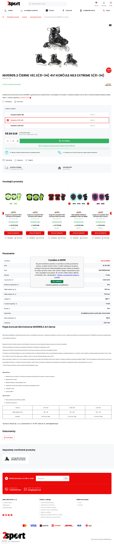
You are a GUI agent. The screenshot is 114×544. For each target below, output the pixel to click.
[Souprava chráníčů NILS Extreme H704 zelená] (13, 197)
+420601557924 (15, 490)
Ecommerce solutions (97, 539)
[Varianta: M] (15, 203)
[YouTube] (6, 515)
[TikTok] (11, 515)
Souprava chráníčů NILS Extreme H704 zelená (13, 215)
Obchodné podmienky (47, 502)
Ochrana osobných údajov (48, 507)
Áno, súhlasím (57, 281)
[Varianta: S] (78, 203)
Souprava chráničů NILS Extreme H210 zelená (35, 215)
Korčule (24, 17)
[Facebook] (3, 515)
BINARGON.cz (107, 539)
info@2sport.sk (34, 490)
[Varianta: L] (11, 203)
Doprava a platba (46, 512)
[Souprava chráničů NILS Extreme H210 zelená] (35, 197)
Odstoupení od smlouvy (48, 505)
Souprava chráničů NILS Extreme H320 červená (57, 215)
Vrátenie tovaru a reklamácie (49, 510)
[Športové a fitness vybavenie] (3, 17)
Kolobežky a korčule (13, 17)
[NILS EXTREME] (108, 85)
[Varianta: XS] (74, 203)
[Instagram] (9, 515)
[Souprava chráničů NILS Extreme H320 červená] (57, 197)
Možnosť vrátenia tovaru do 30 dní (51, 517)
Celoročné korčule (35, 17)
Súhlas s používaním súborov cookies (51, 515)
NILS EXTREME (105, 261)
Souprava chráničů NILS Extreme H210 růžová (100, 215)
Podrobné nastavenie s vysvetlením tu (57, 285)
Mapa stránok (16, 541)
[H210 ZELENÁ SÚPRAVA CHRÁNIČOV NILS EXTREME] (79, 197)
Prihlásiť (65, 478)
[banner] (13, 4)
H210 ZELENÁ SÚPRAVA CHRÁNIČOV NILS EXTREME (78, 215)
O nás (79, 502)
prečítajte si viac (24, 98)
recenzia (80, 505)
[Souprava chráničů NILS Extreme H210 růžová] (100, 197)
